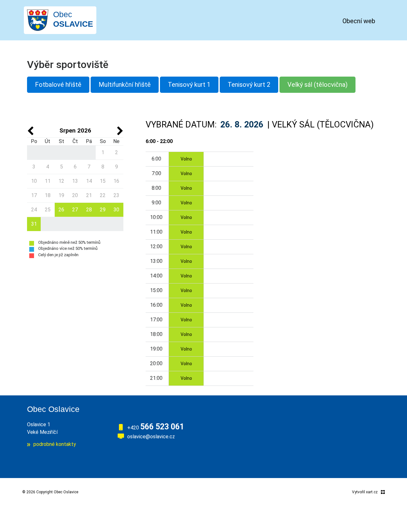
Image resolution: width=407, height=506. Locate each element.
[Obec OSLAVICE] (37, 20)
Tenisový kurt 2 (249, 84)
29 (103, 210)
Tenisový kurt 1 (189, 84)
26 (61, 210)
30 (116, 210)
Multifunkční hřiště (125, 84)
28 (89, 210)
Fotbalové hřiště (58, 84)
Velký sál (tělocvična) (317, 84)
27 (75, 210)
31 (34, 224)
